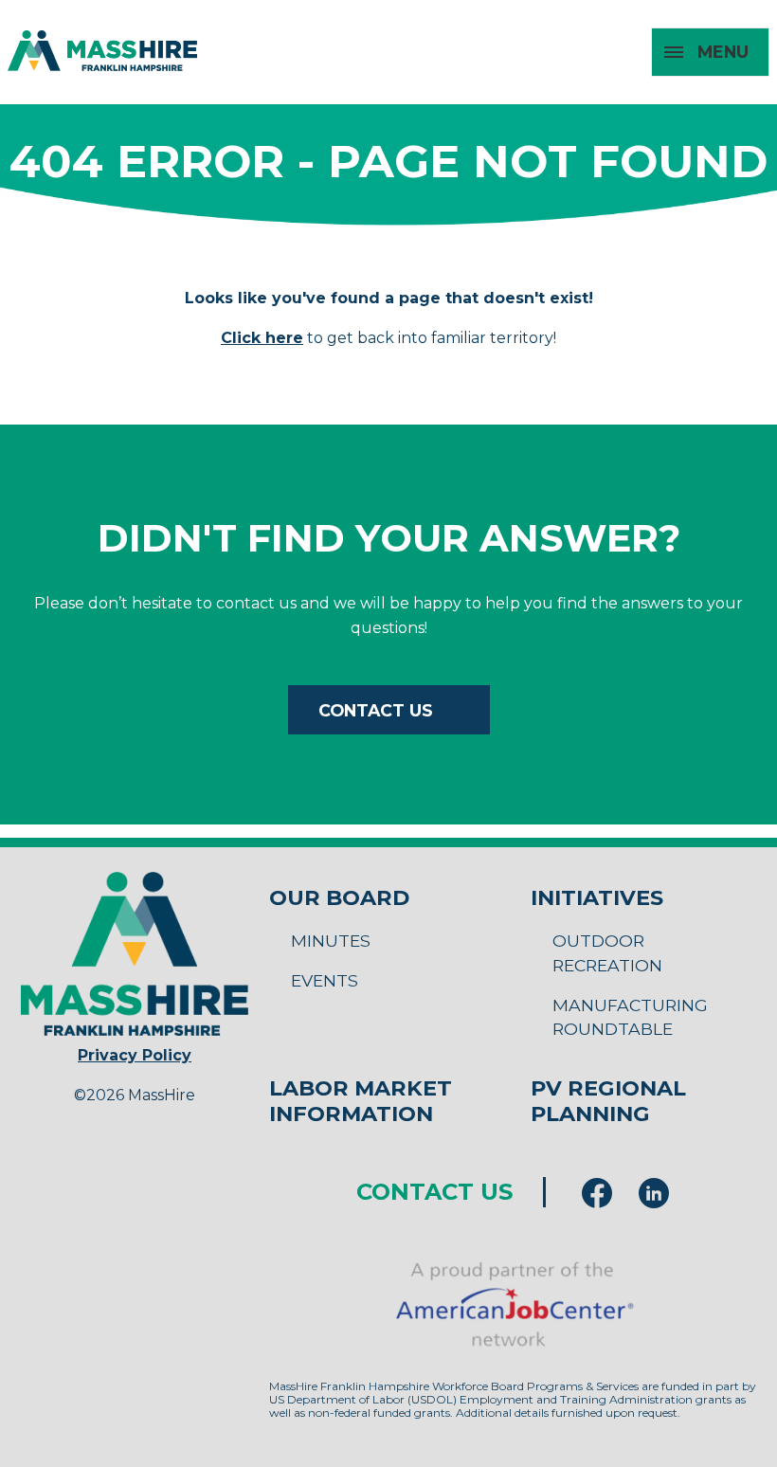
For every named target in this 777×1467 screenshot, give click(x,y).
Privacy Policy (134, 1055)
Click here (262, 338)
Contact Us (375, 710)
